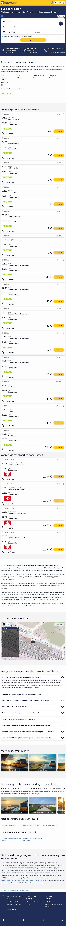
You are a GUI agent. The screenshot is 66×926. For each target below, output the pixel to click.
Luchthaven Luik (19, 880)
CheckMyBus (3, 890)
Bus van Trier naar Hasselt (51, 825)
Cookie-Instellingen (33, 902)
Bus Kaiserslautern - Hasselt (31, 825)
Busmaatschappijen (14, 904)
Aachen (12, 868)
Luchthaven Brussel (46, 878)
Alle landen (11, 909)
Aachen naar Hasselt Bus (9, 825)
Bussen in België (13, 890)
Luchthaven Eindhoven (32, 880)
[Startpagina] (25, 2)
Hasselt (59, 624)
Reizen (28, 904)
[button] (33, 641)
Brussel (7, 868)
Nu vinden (59, 131)
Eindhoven (20, 868)
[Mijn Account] (51, 2)
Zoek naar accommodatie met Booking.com (18, 36)
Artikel (47, 902)
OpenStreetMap (55, 659)
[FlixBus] (6, 93)
